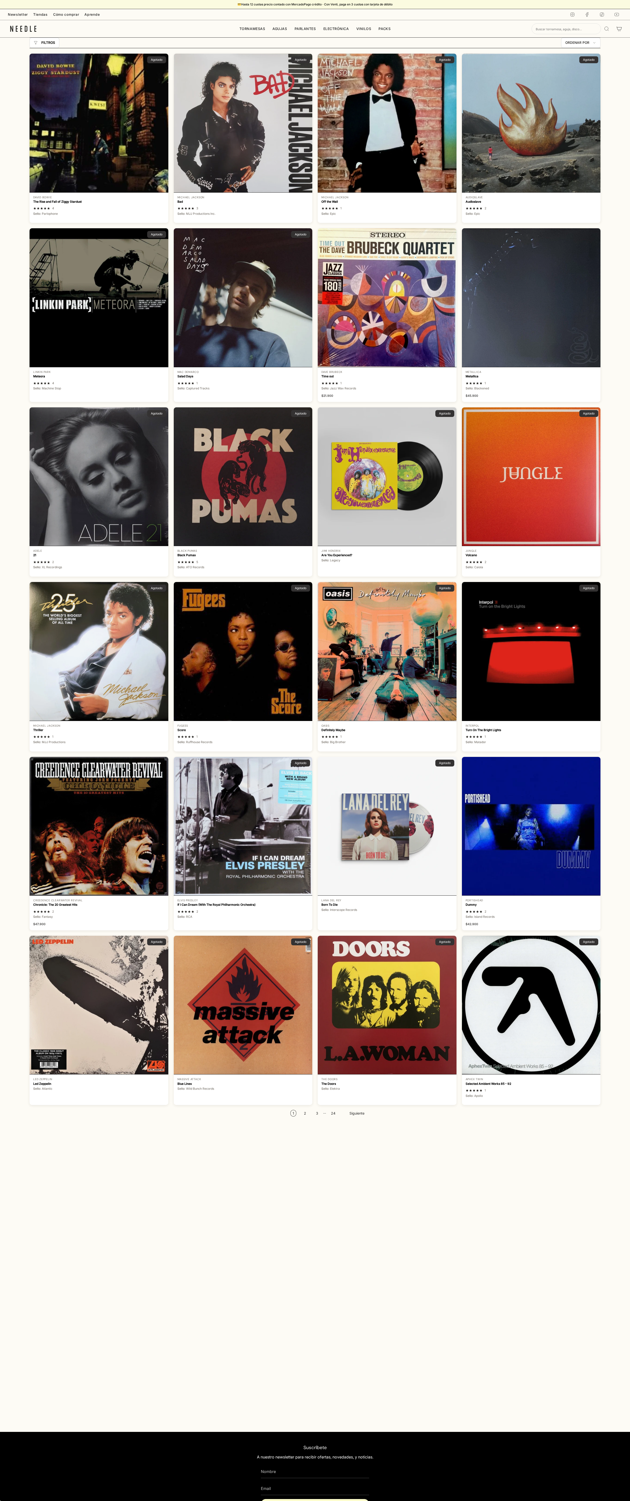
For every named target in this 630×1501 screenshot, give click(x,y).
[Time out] (387, 297)
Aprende (92, 14)
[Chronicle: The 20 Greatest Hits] (99, 826)
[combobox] (566, 28)
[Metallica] (531, 297)
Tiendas (40, 14)
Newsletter (18, 14)
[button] (252, 29)
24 (333, 1113)
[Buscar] (607, 28)
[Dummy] (531, 826)
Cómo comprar (66, 14)
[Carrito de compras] (619, 29)
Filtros (48, 43)
